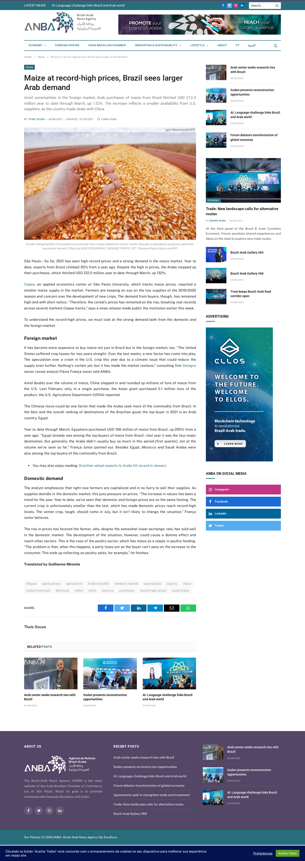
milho (79, 590)
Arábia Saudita (98, 583)
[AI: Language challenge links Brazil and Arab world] (169, 673)
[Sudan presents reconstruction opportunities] (110, 673)
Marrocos (62, 590)
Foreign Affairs (67, 45)
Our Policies (32, 837)
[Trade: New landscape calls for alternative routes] (243, 180)
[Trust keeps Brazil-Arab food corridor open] (216, 296)
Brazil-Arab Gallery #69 (246, 252)
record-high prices (153, 590)
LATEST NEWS (35, 5)
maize (187, 583)
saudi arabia (180, 590)
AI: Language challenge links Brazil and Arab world (88, 5)
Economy (35, 45)
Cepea (29, 284)
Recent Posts (126, 746)
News (29, 67)
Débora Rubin (217, 220)
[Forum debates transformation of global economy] (216, 140)
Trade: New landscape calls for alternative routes (242, 211)
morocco (108, 590)
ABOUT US (32, 746)
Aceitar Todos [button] (287, 853)
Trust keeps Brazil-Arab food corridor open (250, 294)
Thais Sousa (36, 119)
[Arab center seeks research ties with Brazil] (50, 673)
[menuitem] (237, 45)
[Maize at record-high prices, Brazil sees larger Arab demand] (110, 183)
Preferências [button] (262, 853)
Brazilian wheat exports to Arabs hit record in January (122, 465)
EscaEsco (110, 837)
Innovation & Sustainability (156, 45)
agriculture (74, 583)
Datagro (189, 365)
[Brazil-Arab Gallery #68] (216, 275)
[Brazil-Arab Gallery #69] (216, 254)
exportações (152, 583)
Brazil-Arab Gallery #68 (246, 273)
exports (172, 583)
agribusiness (51, 583)
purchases (126, 590)
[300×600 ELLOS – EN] (216, 394)
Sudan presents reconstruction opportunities (105, 697)
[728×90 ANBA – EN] (131, 33)
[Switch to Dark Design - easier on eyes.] (275, 45)
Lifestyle (197, 45)
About (222, 45)
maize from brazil (38, 590)
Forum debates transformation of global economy (254, 137)
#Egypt (31, 583)
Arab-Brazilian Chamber (107, 45)
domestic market (126, 583)
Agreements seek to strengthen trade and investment (151, 795)
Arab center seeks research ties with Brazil (49, 697)
